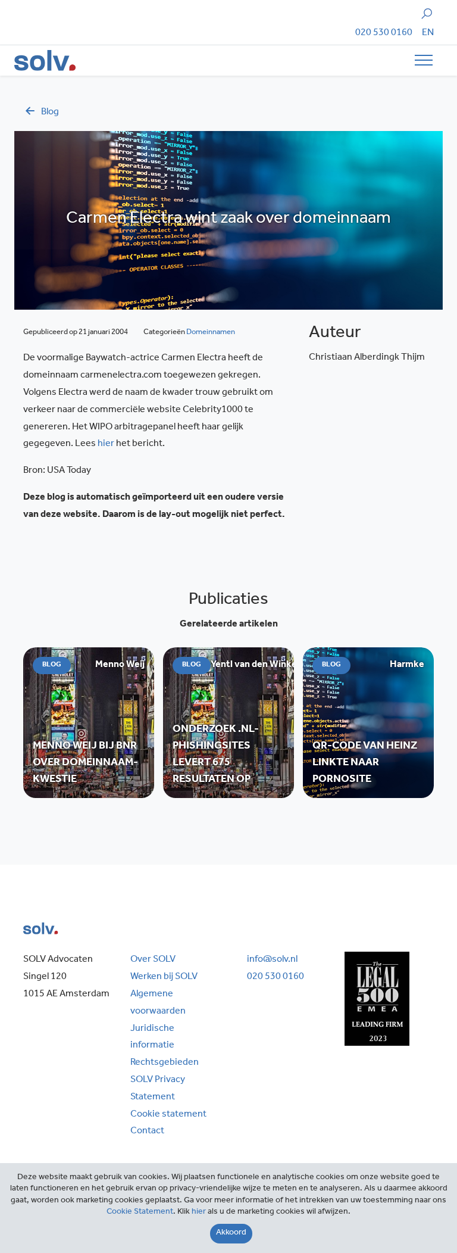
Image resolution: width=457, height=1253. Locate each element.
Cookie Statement (140, 1212)
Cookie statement (168, 1115)
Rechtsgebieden (164, 1063)
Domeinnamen (210, 332)
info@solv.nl (272, 960)
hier (106, 444)
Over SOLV (153, 960)
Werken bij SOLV (164, 977)
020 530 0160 (383, 33)
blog (50, 112)
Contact (147, 1131)
